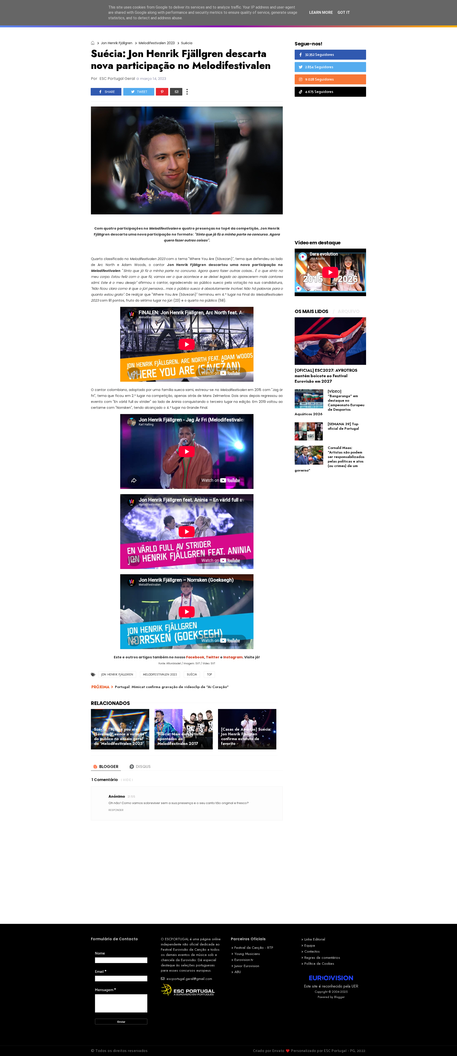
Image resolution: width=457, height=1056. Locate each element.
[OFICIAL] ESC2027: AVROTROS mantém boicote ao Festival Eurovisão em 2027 (326, 375)
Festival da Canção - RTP (253, 947)
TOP (209, 674)
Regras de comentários (322, 957)
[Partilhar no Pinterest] (162, 92)
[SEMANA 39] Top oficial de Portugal (343, 426)
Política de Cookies (319, 963)
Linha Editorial (314, 939)
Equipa (309, 945)
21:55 (131, 797)
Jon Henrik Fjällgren (116, 43)
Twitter (213, 657)
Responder (116, 810)
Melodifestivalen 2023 (157, 43)
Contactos (312, 951)
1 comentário (105, 779)
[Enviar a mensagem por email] (176, 92)
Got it (344, 12)
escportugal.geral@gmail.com (188, 978)
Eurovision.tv (243, 959)
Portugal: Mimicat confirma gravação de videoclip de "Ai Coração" (172, 687)
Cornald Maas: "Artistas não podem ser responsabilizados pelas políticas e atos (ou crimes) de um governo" (329, 459)
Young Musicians (247, 953)
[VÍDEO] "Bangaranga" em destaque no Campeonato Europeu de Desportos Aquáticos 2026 (329, 403)
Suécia (186, 43)
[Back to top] (445, 1044)
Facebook (195, 657)
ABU (237, 971)
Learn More (321, 12)
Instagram (233, 657)
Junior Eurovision (246, 966)
